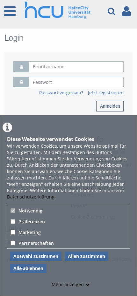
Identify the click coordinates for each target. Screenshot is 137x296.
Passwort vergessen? (61, 93)
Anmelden (110, 106)
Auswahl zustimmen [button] (35, 256)
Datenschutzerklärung (30, 197)
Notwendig (30, 211)
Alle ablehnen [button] (28, 268)
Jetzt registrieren (106, 93)
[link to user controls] (126, 11)
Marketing (29, 232)
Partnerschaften (36, 243)
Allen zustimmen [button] (86, 256)
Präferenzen (31, 222)
